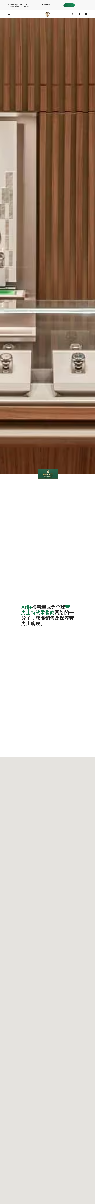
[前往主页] (47, 14)
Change (69, 5)
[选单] (11, 14)
